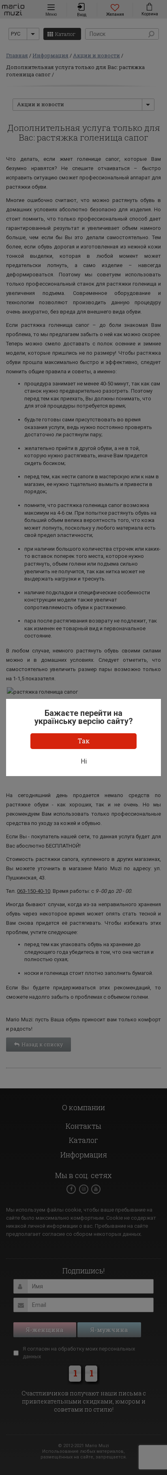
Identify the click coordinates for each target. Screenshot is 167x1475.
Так (84, 740)
